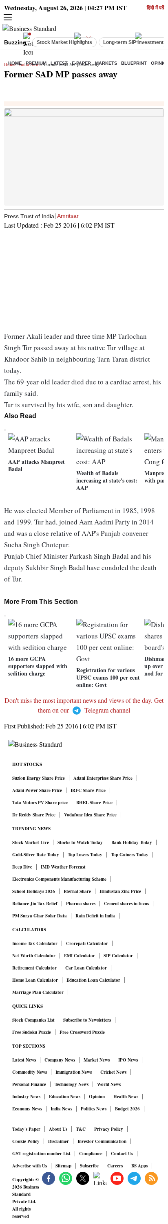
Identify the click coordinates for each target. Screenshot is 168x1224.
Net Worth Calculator (33, 956)
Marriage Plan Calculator (38, 992)
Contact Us (122, 1153)
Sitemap (63, 1166)
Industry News (26, 1096)
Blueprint (134, 63)
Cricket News (113, 1072)
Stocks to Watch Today (80, 842)
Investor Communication (101, 1141)
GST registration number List (41, 1153)
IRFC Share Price (88, 790)
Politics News (93, 1109)
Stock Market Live (30, 842)
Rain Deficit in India (95, 916)
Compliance (90, 1153)
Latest (59, 63)
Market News (97, 1060)
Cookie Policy (26, 1141)
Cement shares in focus (126, 903)
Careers (115, 1166)
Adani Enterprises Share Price (103, 778)
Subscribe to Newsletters (87, 1020)
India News (61, 1109)
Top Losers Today (85, 855)
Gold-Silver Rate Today (35, 855)
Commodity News (29, 1072)
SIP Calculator (118, 956)
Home (15, 63)
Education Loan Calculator (93, 980)
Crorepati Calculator (87, 943)
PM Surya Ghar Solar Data (39, 916)
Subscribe (89, 1166)
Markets (106, 63)
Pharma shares (80, 903)
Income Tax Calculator (34, 943)
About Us (58, 1129)
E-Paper (81, 63)
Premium (36, 63)
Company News (59, 1060)
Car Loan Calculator (86, 968)
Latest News (24, 1060)
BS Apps (139, 1166)
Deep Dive (22, 867)
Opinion (97, 1096)
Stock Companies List (33, 1020)
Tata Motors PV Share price (40, 802)
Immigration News (73, 1072)
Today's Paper (26, 1129)
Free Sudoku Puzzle (31, 1032)
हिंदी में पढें (155, 8)
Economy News (27, 1109)
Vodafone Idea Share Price (90, 815)
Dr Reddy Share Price (33, 815)
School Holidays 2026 (33, 891)
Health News (125, 1096)
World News (109, 1084)
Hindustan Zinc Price (120, 891)
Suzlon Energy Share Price (38, 778)
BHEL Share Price (94, 802)
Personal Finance (29, 1084)
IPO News (128, 1060)
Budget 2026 (127, 1109)
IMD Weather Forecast (63, 867)
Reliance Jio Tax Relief (34, 903)
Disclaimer (58, 1141)
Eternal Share (77, 891)
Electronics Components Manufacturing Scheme (59, 879)
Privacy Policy (108, 1129)
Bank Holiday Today (131, 842)
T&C (81, 1129)
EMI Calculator (79, 956)
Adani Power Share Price (37, 790)
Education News (64, 1096)
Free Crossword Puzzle (82, 1032)
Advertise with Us (29, 1166)
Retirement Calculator (34, 968)
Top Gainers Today (129, 855)
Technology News (71, 1084)
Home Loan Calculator (35, 980)
